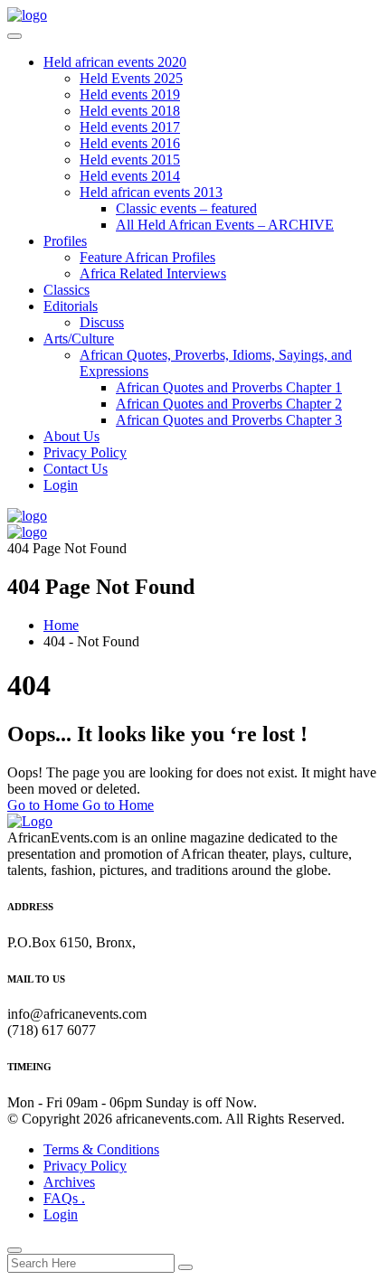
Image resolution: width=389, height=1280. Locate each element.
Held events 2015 (130, 159)
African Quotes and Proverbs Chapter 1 (229, 387)
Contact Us (75, 468)
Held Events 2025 (131, 78)
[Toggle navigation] (14, 36)
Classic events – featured (186, 208)
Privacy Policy (85, 452)
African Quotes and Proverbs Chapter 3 (229, 420)
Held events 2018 (130, 110)
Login (60, 485)
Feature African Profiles (147, 257)
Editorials (70, 306)
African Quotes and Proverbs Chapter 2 (229, 403)
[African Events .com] (27, 15)
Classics (66, 289)
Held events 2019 (130, 94)
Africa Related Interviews (153, 273)
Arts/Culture (78, 338)
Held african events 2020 (114, 62)
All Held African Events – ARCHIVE (225, 224)
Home (61, 625)
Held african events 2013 (151, 192)
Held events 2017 (130, 127)
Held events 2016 (130, 143)
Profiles (65, 241)
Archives (69, 1182)
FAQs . (64, 1198)
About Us (71, 436)
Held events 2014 (130, 176)
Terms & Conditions (101, 1149)
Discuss (102, 322)
